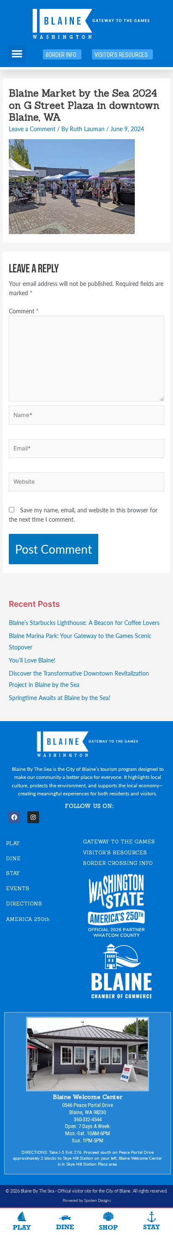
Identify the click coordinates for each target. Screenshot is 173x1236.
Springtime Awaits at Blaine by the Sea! (59, 698)
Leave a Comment (32, 129)
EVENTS (17, 888)
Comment (24, 311)
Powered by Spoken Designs (87, 1200)
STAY (13, 873)
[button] (17, 53)
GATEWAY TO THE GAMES (119, 841)
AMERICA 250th (28, 919)
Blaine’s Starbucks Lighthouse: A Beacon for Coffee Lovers (84, 623)
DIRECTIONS (24, 903)
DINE (13, 858)
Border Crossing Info (118, 863)
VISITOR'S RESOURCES (115, 852)
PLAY (13, 843)
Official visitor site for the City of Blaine (94, 1191)
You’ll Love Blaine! (32, 660)
